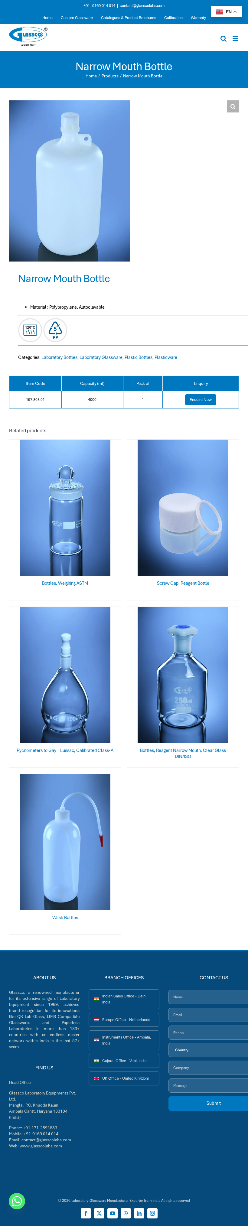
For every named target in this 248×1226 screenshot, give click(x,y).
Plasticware (166, 357)
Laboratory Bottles (59, 357)
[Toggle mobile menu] (236, 38)
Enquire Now (201, 399)
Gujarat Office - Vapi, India (124, 1060)
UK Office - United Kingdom (125, 1078)
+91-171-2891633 (40, 1127)
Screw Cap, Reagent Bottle (183, 583)
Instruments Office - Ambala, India (126, 1040)
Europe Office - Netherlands (126, 1019)
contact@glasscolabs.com (142, 5)
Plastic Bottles (138, 357)
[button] (233, 106)
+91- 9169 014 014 (99, 5)
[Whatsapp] (17, 1201)
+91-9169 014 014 (41, 1134)
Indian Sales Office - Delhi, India (124, 999)
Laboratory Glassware (101, 357)
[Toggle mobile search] (223, 38)
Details (85, 509)
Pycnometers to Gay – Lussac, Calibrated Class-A (65, 750)
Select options (53, 509)
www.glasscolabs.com (41, 1146)
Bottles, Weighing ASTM (65, 583)
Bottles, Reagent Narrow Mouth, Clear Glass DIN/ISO (183, 753)
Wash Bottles (65, 918)
